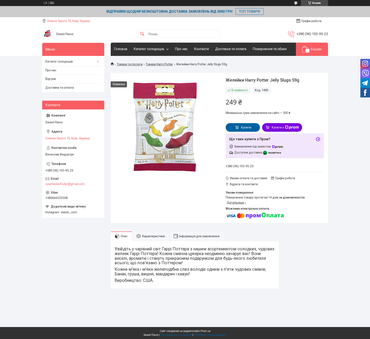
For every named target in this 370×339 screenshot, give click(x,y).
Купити (246, 127)
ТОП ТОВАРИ (249, 11)
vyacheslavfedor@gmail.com (65, 184)
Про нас (181, 49)
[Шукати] (142, 34)
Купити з (278, 127)
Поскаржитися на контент (176, 334)
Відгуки (50, 79)
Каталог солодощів (149, 49)
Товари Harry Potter (159, 64)
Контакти (201, 49)
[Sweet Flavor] (47, 34)
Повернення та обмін (270, 49)
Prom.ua (205, 331)
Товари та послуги (130, 64)
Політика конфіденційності (210, 334)
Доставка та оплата (230, 49)
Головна (120, 49)
